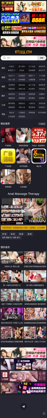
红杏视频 (11, 116)
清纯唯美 (22, 98)
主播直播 (32, 79)
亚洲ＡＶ (11, 76)
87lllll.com (23, 52)
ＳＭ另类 (42, 79)
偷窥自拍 (11, 94)
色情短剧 (22, 116)
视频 (3, 77)
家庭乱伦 (22, 103)
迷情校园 (11, 107)
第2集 (13, 234)
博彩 (3, 68)
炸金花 (21, 70)
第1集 (4, 234)
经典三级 (22, 89)
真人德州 (22, 66)
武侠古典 (42, 103)
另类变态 (42, 89)
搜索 (41, 58)
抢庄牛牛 (42, 70)
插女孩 (11, 112)
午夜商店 (22, 112)
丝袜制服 (22, 79)
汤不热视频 (42, 112)
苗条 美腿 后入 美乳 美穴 (11, 237)
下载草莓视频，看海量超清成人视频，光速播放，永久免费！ (23, 228)
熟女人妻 (11, 79)
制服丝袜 (11, 89)
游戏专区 (42, 66)
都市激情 (11, 103)
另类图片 (42, 98)
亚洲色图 (22, 94)
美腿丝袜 (11, 98)
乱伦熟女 (32, 89)
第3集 (21, 234)
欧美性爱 (42, 85)
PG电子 (11, 66)
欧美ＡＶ (32, 76)
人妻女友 (32, 103)
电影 (3, 86)
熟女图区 (32, 98)
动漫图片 (42, 94)
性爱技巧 (42, 107)
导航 (3, 114)
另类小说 (22, 107)
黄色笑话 (32, 107)
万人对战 (32, 66)
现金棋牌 (32, 70)
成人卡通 (32, 85)
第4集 (30, 234)
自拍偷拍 (22, 76)
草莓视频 (32, 112)
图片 (3, 95)
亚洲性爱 (11, 85)
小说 (3, 105)
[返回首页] (44, 413)
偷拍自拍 (22, 85)
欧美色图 (32, 94)
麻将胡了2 (11, 70)
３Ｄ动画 (42, 76)
